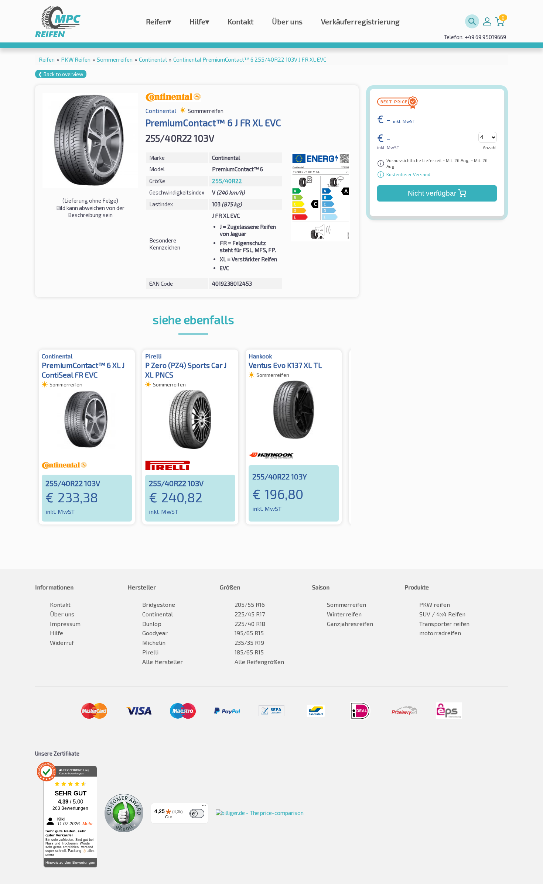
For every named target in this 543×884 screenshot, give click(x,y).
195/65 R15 (249, 632)
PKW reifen (434, 604)
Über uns (287, 21)
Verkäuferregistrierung (360, 21)
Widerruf (62, 642)
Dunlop (151, 623)
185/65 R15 (249, 652)
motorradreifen (440, 632)
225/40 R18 (250, 623)
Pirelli (150, 652)
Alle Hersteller (162, 661)
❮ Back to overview (60, 74)
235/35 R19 (249, 642)
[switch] (196, 813)
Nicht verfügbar (432, 193)
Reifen (158, 21)
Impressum (65, 623)
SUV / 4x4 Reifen (442, 614)
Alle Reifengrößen (259, 661)
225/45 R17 (250, 614)
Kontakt (240, 21)
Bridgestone (158, 604)
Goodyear (155, 632)
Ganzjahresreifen (350, 623)
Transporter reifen (444, 623)
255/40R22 (227, 181)
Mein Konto (487, 21)
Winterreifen (344, 614)
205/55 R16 (250, 604)
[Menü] (203, 807)
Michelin (153, 642)
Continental (157, 614)
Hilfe (199, 21)
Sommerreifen (346, 604)
